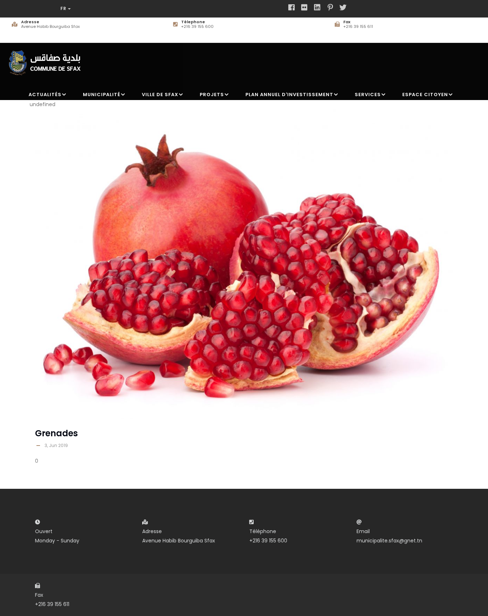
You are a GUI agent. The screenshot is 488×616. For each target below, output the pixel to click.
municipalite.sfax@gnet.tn (389, 540)
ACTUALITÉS (45, 94)
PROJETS (212, 94)
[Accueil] (46, 60)
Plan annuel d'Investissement (289, 94)
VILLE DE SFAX (160, 94)
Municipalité (101, 94)
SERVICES (368, 94)
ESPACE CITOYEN (425, 94)
